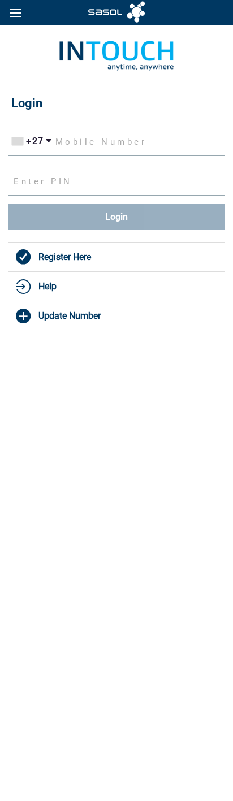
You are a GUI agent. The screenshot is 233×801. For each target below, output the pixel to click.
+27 (35, 141)
